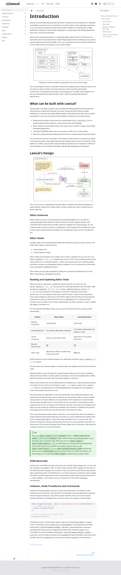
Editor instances (106, 21)
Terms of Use (65, 570)
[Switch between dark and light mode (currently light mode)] (100, 3)
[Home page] (31, 10)
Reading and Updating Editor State (108, 28)
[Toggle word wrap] (90, 503)
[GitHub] (92, 4)
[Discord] (96, 4)
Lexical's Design (105, 19)
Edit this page (37, 544)
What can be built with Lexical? (109, 16)
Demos (57, 4)
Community (49, 4)
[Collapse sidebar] (14, 559)
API (43, 4)
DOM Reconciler (106, 32)
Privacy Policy (55, 570)
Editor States (106, 24)
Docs (37, 4)
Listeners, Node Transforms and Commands (110, 35)
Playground (30, 4)
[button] (14, 13)
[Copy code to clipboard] (94, 503)
